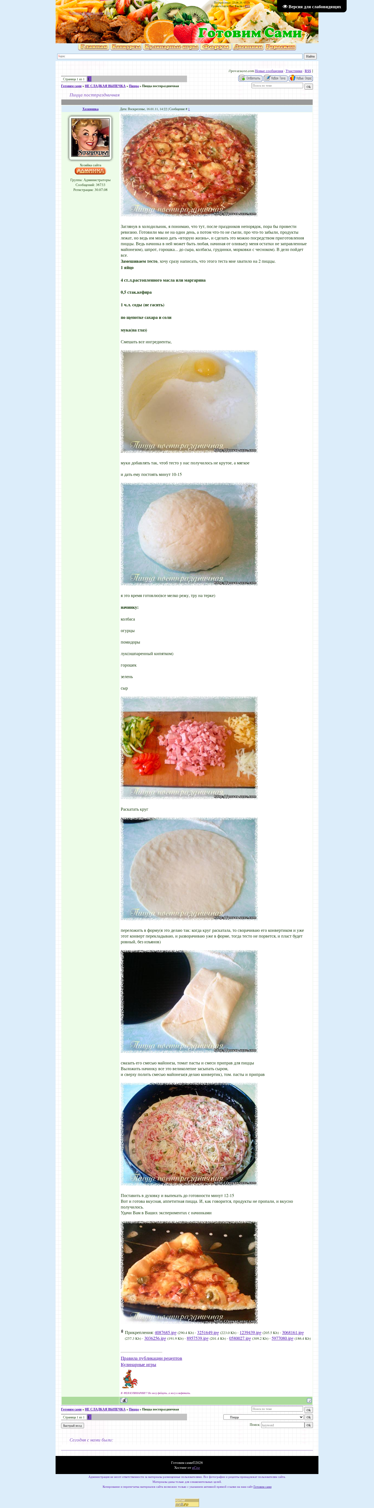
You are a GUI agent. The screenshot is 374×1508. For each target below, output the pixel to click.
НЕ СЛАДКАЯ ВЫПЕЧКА (105, 86)
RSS (247, 6)
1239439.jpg (250, 1332)
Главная (75, 12)
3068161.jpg (293, 1332)
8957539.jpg (198, 1338)
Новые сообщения (269, 70)
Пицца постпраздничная (160, 86)
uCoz (196, 1467)
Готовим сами (71, 86)
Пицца (134, 86)
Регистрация (93, 12)
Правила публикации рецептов (151, 1358)
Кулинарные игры (138, 1364)
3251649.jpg (208, 1332)
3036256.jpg (155, 1338)
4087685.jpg (166, 1332)
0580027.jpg (240, 1338)
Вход (109, 12)
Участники (294, 70)
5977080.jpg (283, 1338)
